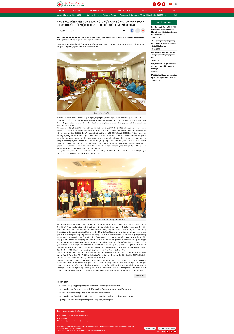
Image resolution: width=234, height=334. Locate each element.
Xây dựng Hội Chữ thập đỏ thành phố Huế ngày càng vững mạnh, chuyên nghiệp (85, 300)
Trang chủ (60, 11)
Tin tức (143, 11)
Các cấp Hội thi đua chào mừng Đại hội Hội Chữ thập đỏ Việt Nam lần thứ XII (84, 293)
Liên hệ (174, 11)
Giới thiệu (76, 11)
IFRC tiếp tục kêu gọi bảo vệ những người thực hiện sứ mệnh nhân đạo (164, 76)
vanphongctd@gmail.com (66, 320)
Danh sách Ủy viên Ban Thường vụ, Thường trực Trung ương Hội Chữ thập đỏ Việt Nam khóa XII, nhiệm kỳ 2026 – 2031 (112, 15)
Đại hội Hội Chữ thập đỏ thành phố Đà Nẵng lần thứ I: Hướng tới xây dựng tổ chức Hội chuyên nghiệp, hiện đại (95, 296)
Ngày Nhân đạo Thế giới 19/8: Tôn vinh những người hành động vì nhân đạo (163, 66)
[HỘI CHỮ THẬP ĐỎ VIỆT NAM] (70, 4)
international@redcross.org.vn (81, 320)
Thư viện (159, 11)
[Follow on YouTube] (163, 4)
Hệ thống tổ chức (96, 11)
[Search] (176, 4)
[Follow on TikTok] (159, 4)
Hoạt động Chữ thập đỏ (122, 11)
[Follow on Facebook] (154, 4)
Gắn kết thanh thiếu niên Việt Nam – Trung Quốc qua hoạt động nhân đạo (164, 54)
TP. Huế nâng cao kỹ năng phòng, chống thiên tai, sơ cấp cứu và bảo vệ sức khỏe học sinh (89, 286)
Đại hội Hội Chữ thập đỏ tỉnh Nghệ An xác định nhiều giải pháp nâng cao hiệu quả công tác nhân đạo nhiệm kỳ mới (97, 289)
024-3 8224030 (63, 318)
